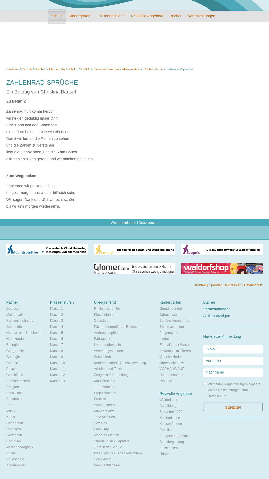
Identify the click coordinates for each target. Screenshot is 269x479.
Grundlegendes (171, 308)
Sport (10, 405)
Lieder (164, 338)
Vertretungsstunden (108, 351)
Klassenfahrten (171, 424)
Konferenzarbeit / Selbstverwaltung (120, 363)
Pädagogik (102, 338)
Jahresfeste (168, 314)
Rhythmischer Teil (107, 308)
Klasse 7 (56, 345)
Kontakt (201, 285)
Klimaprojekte (104, 411)
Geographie (15, 351)
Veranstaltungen (201, 16)
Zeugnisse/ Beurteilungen (113, 375)
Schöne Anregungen (175, 320)
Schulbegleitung (172, 442)
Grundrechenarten (107, 69)
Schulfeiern (102, 357)
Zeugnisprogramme (174, 436)
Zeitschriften (169, 448)
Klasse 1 (56, 308)
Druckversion (148, 222)
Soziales (100, 423)
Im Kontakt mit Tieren (175, 351)
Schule (56, 16)
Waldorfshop (169, 400)
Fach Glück (14, 393)
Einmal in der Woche (175, 345)
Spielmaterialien (172, 326)
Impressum (233, 285)
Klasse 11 (57, 369)
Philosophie (15, 459)
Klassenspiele (104, 381)
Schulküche (103, 459)
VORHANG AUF (172, 369)
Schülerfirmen (104, 405)
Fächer (41, 69)
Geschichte (14, 375)
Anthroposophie (106, 333)
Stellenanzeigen (111, 16)
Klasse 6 (56, 338)
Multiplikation (131, 69)
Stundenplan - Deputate (111, 441)
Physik (11, 369)
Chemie (12, 363)
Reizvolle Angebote (147, 16)
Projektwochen (105, 393)
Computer (13, 441)
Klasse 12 (57, 375)
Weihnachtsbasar (107, 465)
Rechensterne (153, 69)
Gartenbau (14, 435)
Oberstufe (101, 320)
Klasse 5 (56, 333)
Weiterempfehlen (123, 222)
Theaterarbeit (16, 465)
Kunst (10, 417)
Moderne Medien (106, 435)
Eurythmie (13, 399)
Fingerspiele (169, 333)
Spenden (216, 285)
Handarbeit (14, 423)
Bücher (176, 16)
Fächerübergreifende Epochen (117, 326)
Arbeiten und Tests (108, 369)
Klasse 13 (57, 381)
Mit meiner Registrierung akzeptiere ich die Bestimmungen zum (233, 390)
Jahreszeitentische (173, 363)
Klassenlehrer (104, 314)
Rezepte (166, 381)
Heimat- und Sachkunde (24, 333)
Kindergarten (79, 16)
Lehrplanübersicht (107, 345)
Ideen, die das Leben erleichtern (118, 453)
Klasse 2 (56, 314)
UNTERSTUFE (79, 69)
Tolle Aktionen (104, 417)
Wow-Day (101, 429)
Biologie (12, 345)
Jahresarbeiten (105, 387)
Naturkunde (15, 338)
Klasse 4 (56, 326)
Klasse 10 (57, 363)
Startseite (12, 69)
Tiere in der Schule (108, 447)
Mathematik (57, 69)
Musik (10, 411)
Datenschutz (253, 285)
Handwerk (14, 429)
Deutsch (12, 308)
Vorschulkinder (171, 357)
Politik (11, 453)
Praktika (100, 399)
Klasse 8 (56, 351)
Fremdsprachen (18, 381)
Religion (12, 387)
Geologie (13, 357)
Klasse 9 (56, 357)
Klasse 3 (56, 320)
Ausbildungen (170, 406)
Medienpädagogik (19, 447)
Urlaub (165, 454)
